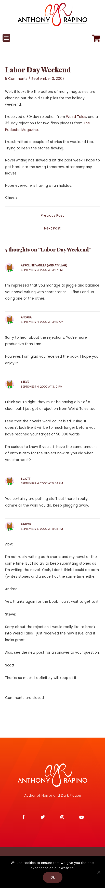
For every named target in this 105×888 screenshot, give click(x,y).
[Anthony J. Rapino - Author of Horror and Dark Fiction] (52, 775)
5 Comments (16, 78)
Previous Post (52, 215)
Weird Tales (76, 116)
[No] (98, 872)
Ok (52, 877)
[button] (6, 38)
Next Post (52, 228)
